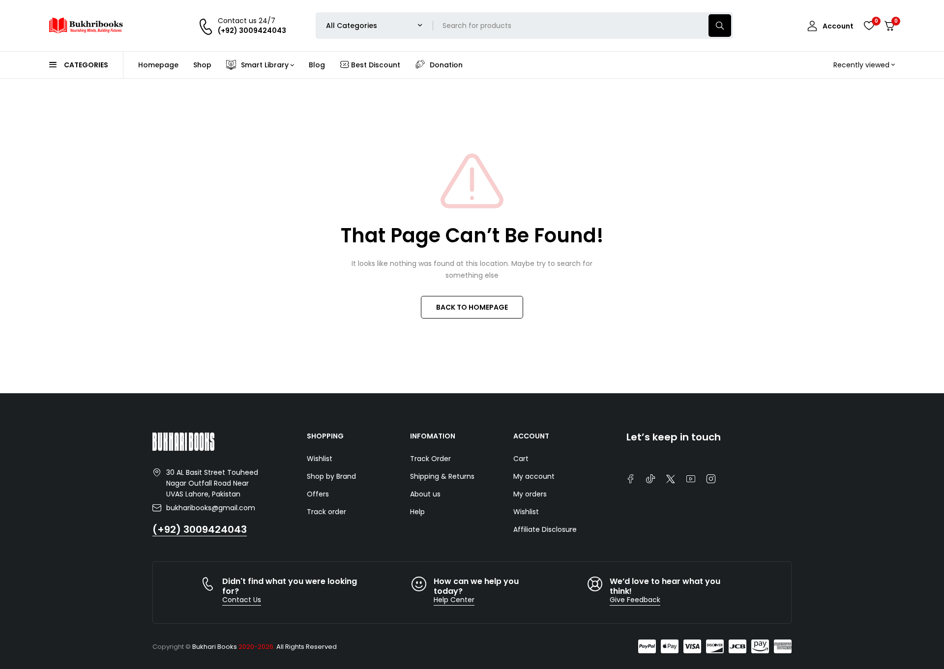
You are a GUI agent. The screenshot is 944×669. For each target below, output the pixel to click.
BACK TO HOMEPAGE (472, 307)
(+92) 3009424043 (199, 529)
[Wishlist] (868, 25)
